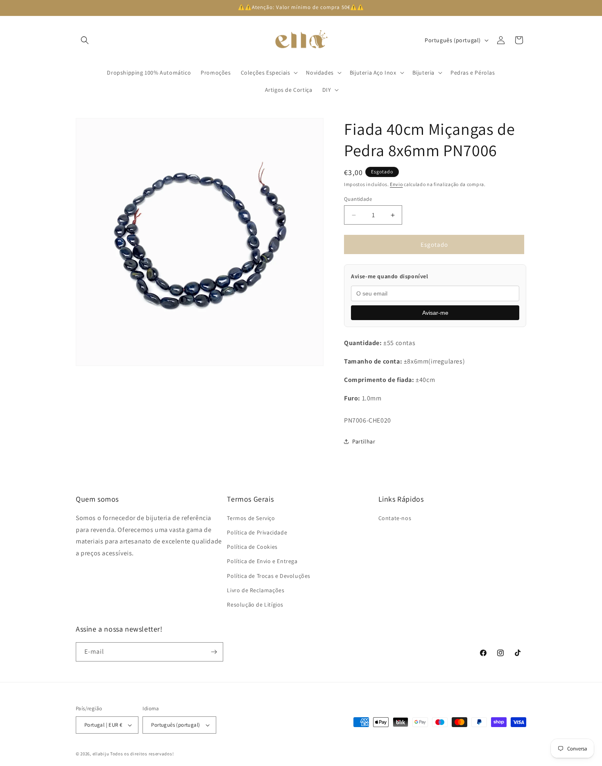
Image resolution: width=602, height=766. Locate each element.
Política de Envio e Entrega (262, 561)
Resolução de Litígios (255, 604)
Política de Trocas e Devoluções (268, 576)
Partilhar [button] (363, 441)
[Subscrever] (214, 651)
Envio (396, 184)
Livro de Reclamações (255, 590)
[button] (85, 40)
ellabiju (101, 754)
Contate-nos (395, 518)
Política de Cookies (252, 546)
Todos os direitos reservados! (142, 754)
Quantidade (358, 198)
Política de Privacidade (257, 532)
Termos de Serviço (251, 518)
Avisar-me (435, 312)
